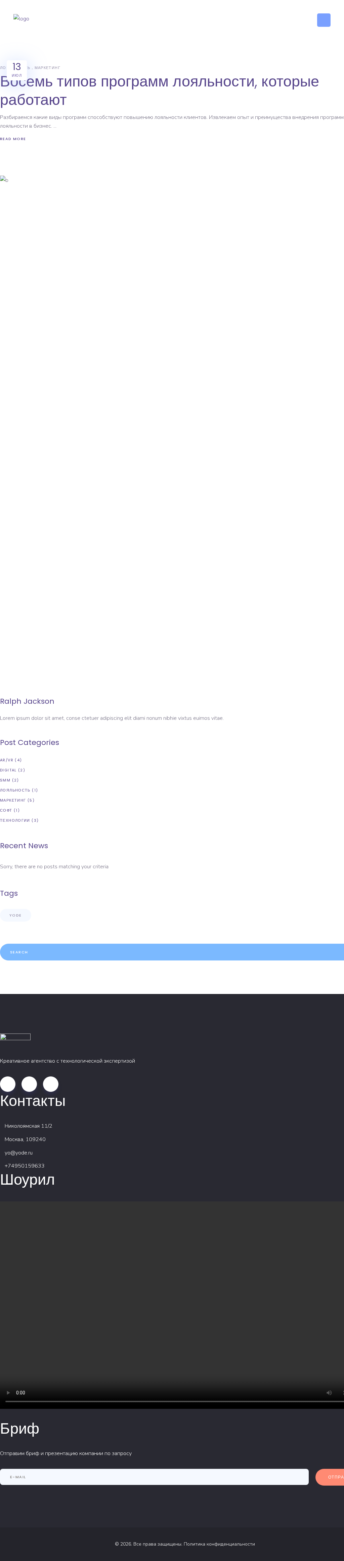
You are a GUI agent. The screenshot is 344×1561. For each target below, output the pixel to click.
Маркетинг (47, 67)
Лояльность (15, 790)
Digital (8, 770)
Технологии (15, 820)
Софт (6, 810)
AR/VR (6, 760)
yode (15, 915)
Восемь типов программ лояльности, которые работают (159, 90)
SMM (5, 780)
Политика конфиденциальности (219, 1544)
